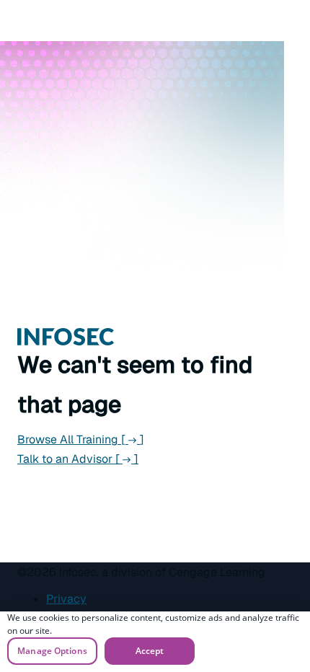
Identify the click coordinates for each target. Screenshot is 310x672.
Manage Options (52, 651)
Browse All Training (80, 439)
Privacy (66, 598)
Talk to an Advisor (77, 459)
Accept (150, 651)
